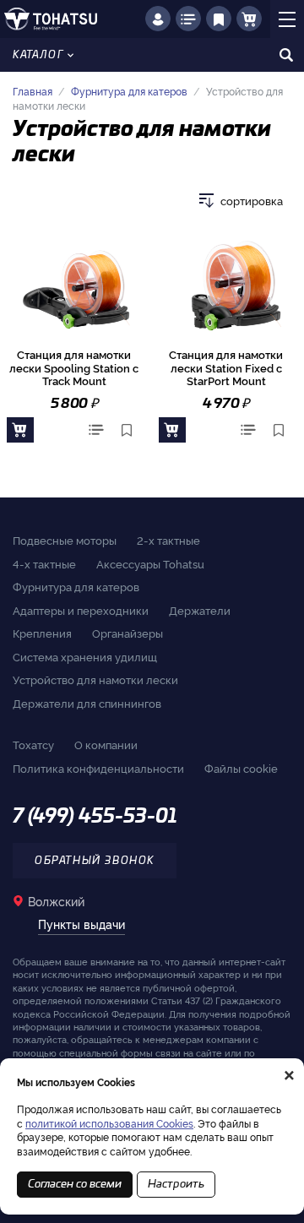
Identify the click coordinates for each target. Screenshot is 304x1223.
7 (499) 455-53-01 (95, 816)
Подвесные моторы (65, 539)
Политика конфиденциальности (98, 767)
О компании (106, 744)
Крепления (42, 632)
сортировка (251, 200)
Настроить (176, 1184)
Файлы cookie (241, 767)
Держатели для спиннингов (87, 702)
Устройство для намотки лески (95, 679)
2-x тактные (168, 539)
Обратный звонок (95, 861)
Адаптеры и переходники (81, 609)
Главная (32, 91)
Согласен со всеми (75, 1184)
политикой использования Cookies (109, 1123)
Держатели (200, 609)
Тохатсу (33, 744)
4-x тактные (44, 563)
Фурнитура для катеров (129, 91)
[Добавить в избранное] (126, 430)
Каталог (38, 55)
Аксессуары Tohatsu (150, 563)
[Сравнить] (96, 430)
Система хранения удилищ (85, 656)
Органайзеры (127, 632)
